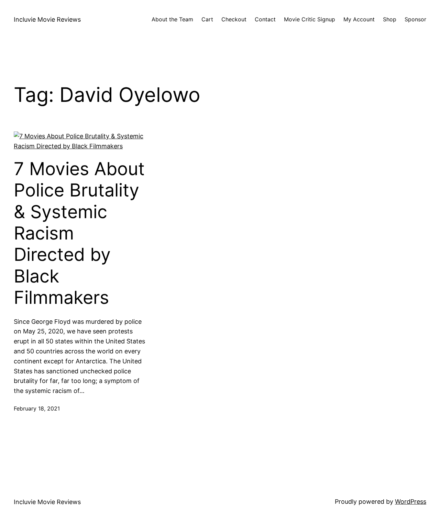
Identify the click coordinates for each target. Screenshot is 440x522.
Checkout (233, 19)
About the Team (172, 19)
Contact (265, 19)
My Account (359, 19)
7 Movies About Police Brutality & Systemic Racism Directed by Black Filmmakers (79, 233)
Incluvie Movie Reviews (47, 19)
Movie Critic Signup (309, 19)
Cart (207, 19)
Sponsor (415, 19)
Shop (389, 19)
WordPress (410, 501)
